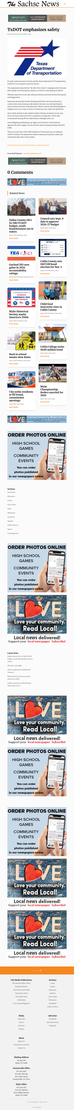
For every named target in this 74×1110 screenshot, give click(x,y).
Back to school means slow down (20, 356)
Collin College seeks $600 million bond (52, 348)
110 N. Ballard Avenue (21, 1093)
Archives (21, 1026)
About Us (21, 1041)
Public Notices (12, 525)
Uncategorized (12, 533)
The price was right (14, 666)
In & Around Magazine (21, 1003)
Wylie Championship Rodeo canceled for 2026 (51, 391)
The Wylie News (21, 997)
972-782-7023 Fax (21, 1074)
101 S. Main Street (21, 1077)
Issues (21, 1022)
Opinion (10, 521)
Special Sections (53, 1022)
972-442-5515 (21, 1088)
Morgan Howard (14, 34)
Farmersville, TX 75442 (21, 1079)
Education (27, 277)
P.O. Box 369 (21, 1060)
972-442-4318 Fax (21, 1090)
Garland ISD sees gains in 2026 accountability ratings (19, 269)
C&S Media (21, 1000)
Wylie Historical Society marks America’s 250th (19, 314)
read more (13, 238)
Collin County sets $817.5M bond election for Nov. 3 (51, 264)
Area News (20, 235)
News (29, 360)
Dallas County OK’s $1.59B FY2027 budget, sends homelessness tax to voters (21, 225)
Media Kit (52, 1026)
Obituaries (11, 513)
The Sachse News (21, 993)
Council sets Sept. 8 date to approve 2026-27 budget (51, 221)
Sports (9, 529)
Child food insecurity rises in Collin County (51, 306)
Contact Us (21, 1048)
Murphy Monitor (21, 987)
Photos (21, 1029)
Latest (29, 34)
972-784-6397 (21, 1071)
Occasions (11, 517)
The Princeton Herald (21, 990)
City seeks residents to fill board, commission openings (21, 396)
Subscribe (21, 1019)
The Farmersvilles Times (21, 983)
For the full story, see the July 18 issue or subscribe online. (28, 145)
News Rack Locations (21, 1045)
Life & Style (11, 505)
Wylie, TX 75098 (21, 1063)
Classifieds (52, 1003)
